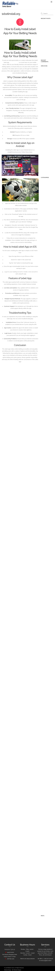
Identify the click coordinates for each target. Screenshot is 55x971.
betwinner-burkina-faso (47, 484)
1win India (43, 302)
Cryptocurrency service (47, 605)
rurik (42, 845)
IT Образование (45, 686)
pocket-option (44, 764)
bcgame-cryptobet (46, 472)
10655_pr (43, 265)
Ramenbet (43, 835)
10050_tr (43, 199)
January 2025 (44, 78)
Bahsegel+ (43, 441)
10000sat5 (43, 193)
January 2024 (44, 114)
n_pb (42, 724)
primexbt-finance (45, 799)
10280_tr (43, 220)
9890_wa (43, 408)
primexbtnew (44, 826)
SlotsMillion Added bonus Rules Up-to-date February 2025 (46, 42)
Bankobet (43, 451)
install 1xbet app (14, 62)
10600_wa (43, 259)
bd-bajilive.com (45, 475)
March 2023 (44, 145)
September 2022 (45, 157)
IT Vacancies (44, 680)
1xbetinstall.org (22, 37)
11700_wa (43, 293)
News (42, 730)
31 (41, 350)
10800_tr (43, 272)
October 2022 (44, 154)
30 (41, 347)
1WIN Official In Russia (46, 305)
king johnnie (44, 709)
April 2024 (43, 105)
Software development (47, 860)
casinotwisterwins (45, 599)
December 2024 (45, 81)
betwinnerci (44, 513)
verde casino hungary (46, 883)
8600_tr (43, 381)
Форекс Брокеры (45, 904)
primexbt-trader (45, 814)
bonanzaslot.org (45, 541)
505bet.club (44, 366)
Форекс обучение (46, 907)
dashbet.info (44, 612)
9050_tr (43, 387)
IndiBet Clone (44, 676)
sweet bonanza (45, 866)
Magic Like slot (45, 48)
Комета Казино (45, 898)
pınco (42, 757)
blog (42, 535)
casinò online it (45, 565)
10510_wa (43, 244)
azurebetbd (44, 438)
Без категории (45, 895)
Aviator (43, 429)
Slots (42, 848)
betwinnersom (45, 525)
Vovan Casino (44, 886)
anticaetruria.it (44, 423)
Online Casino (44, 733)
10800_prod (44, 269)
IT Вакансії (43, 683)
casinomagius (44, 590)
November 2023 (45, 121)
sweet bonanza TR (45, 869)
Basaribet (43, 454)
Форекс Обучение (46, 910)
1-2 (41, 187)
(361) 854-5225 (10, 958)
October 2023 (44, 124)
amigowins (44, 420)
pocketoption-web (46, 790)
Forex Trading (44, 621)
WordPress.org (45, 928)
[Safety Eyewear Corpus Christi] (10, 7)
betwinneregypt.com (46, 516)
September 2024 (45, 90)
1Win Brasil (44, 296)
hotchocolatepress (46, 661)
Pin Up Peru (44, 748)
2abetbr (43, 344)
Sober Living (44, 854)
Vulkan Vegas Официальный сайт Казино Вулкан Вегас (46, 53)
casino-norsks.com (46, 576)
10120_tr (43, 211)
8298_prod (44, 378)
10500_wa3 (44, 238)
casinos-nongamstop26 (47, 596)
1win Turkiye (44, 308)
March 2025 (44, 72)
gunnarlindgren (45, 658)
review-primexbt (45, 838)
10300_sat (43, 223)
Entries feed (44, 922)
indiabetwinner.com (46, 673)
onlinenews (44, 739)
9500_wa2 (43, 402)
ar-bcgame (44, 426)
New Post (43, 727)
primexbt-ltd (44, 805)
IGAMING (43, 670)
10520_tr (43, 247)
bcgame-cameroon (46, 469)
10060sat (43, 202)
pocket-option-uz (45, 767)
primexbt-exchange (46, 796)
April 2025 (43, 69)
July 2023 (43, 133)
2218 (42, 341)
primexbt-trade (45, 811)
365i (42, 356)
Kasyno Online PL (45, 695)
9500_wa (43, 399)
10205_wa (43, 217)
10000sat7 (43, 196)
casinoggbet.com (45, 582)
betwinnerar (44, 502)
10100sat (43, 208)
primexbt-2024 (45, 793)
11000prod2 (44, 284)
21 (41, 338)
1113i (42, 290)
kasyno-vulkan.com (46, 703)
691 (42, 375)
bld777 (42, 532)
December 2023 (45, 118)
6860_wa (43, 372)
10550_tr (43, 253)
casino (42, 553)
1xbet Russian (44, 320)
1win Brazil (43, 299)
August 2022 (44, 160)
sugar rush (43, 863)
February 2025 (44, 75)
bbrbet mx (43, 457)
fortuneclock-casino (46, 624)
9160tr (42, 393)
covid (42, 602)
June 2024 (43, 99)
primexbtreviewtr (45, 829)
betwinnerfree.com (46, 519)
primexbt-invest (45, 802)
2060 (42, 335)
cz (41, 609)
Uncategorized (45, 875)
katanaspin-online (45, 706)
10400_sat (43, 229)
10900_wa (43, 278)
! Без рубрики (44, 181)
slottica (43, 851)
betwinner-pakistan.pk (47, 490)
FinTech (43, 618)
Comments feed (45, 925)
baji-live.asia (44, 444)
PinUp (42, 754)
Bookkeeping (44, 547)
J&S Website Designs (16, 969)
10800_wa (43, 275)
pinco (42, 751)
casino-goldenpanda (46, 573)
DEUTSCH (43, 615)
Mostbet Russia (45, 715)
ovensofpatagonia (45, 742)
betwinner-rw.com (46, 493)
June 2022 (43, 163)
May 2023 (43, 139)
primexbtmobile (45, 823)
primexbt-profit (45, 808)
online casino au (45, 736)
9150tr (42, 390)
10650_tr (43, 262)
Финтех (43, 901)
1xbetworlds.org (45, 332)
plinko (42, 761)
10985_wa (43, 281)
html (42, 664)
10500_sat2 (44, 235)
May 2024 (43, 102)
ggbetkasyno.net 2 (46, 652)
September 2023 (45, 127)
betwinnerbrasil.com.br (47, 510)
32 (41, 353)
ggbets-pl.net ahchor (46, 655)
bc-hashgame (44, 466)
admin (15, 37)
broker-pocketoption (46, 550)
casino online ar (45, 562)
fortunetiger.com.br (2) (47, 627)
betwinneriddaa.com (46, 522)
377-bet (43, 360)
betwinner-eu (44, 487)
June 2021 (43, 166)
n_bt (42, 721)
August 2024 (44, 93)
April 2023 (43, 142)
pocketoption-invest (46, 787)
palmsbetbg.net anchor (47, 745)
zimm (42, 892)
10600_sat (43, 256)
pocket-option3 (45, 773)
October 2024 (44, 87)
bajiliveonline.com (45, 447)
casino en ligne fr (45, 556)
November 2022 (45, 151)
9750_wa (43, 405)
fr (41, 633)
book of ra (43, 544)
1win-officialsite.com (46, 314)
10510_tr (43, 241)
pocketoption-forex (46, 784)
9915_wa (43, 411)
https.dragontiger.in (46, 667)
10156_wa (43, 214)
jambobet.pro (44, 689)
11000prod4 (44, 287)
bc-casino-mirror (45, 460)
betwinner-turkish (45, 499)
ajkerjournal (44, 417)
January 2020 (44, 172)
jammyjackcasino (45, 692)
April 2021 (43, 169)
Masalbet (43, 712)
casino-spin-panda (46, 579)
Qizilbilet (43, 832)
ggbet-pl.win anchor (46, 649)
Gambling (43, 636)
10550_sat (43, 250)
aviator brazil (44, 432)
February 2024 (44, 111)
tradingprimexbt (45, 872)
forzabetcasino (45, 630)
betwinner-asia (45, 481)
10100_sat (43, 205)
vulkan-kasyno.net (46, 889)
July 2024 (43, 96)
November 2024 (45, 84)
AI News (43, 414)
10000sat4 (43, 190)
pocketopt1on (44, 776)
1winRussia (44, 317)
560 (42, 369)
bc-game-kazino (45, 463)
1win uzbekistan (45, 311)
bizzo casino (44, 529)
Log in (42, 919)
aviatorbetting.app (45, 435)
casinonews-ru (45, 593)
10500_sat (43, 232)
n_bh (42, 718)
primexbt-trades (45, 817)
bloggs (43, 538)
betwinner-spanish (46, 496)
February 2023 (44, 148)
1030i (42, 226)
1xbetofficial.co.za (45, 329)
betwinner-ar (44, 478)
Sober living (44, 857)
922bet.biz (43, 396)
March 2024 (44, 108)
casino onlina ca (45, 559)
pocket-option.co (45, 770)
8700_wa (43, 384)
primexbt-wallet (45, 820)
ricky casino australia (46, 841)
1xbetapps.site (44, 323)
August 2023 (44, 130)
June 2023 (43, 136)
